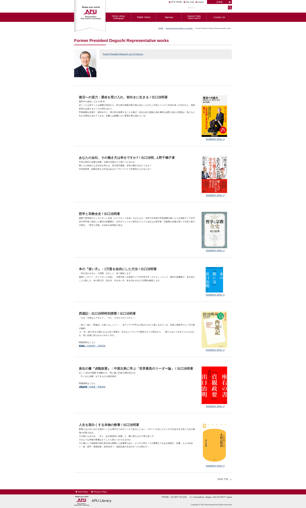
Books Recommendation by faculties (179, 28)
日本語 (219, 2)
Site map (190, 2)
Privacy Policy (100, 492)
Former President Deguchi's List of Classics (123, 54)
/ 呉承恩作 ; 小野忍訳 (92, 346)
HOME (160, 28)
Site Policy (83, 492)
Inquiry (201, 2)
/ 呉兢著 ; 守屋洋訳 (92, 387)
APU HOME (176, 2)
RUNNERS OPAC (214, 139)
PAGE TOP (223, 479)
